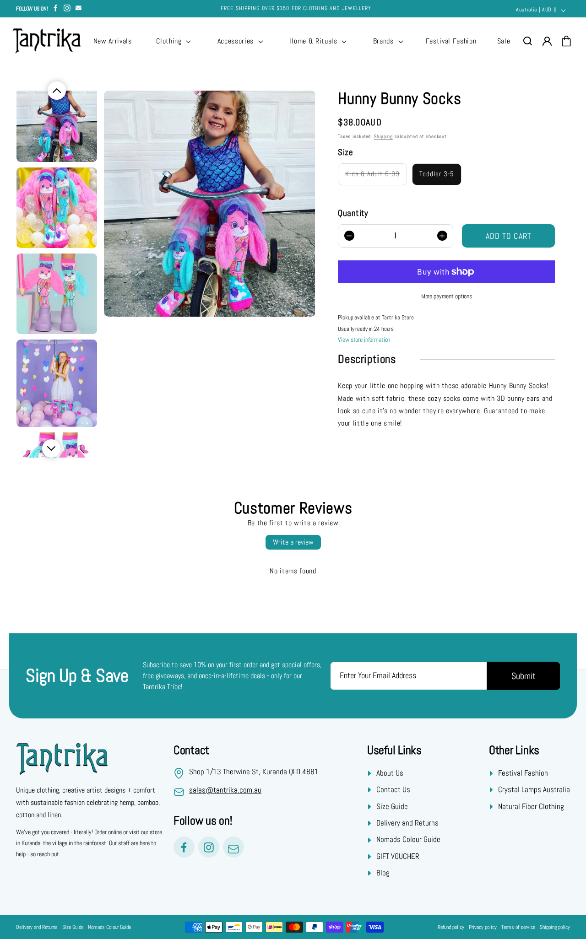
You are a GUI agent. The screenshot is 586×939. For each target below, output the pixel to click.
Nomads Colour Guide (408, 840)
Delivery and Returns (407, 823)
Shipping (383, 136)
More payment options (446, 296)
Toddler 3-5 (436, 174)
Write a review (293, 542)
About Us (389, 773)
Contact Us (393, 790)
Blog (383, 873)
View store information (364, 339)
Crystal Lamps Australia (534, 790)
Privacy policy (483, 927)
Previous (57, 90)
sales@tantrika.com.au (225, 790)
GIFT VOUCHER (397, 856)
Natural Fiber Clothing (531, 806)
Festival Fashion (523, 773)
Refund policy (451, 927)
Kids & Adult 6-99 (372, 174)
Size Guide (392, 806)
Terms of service (518, 927)
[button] (172, 41)
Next (51, 448)
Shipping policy (555, 927)
